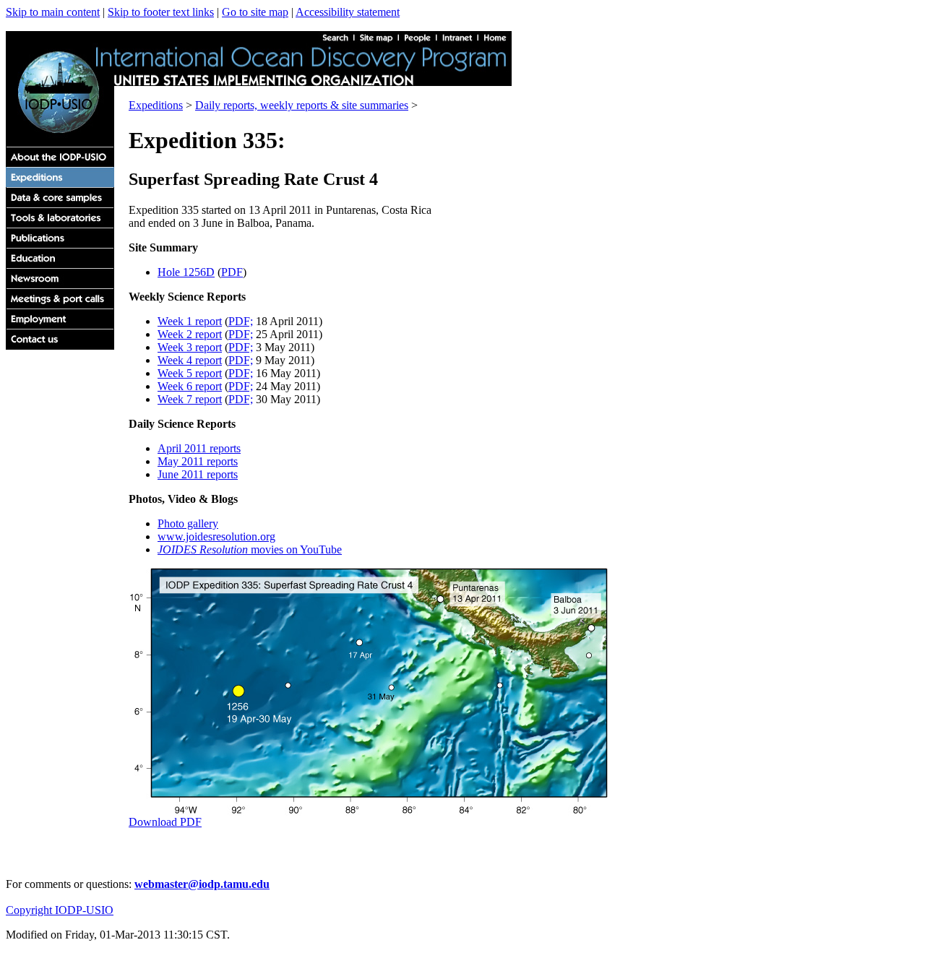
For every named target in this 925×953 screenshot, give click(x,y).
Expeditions (156, 105)
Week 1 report (190, 321)
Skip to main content (53, 12)
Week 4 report (190, 360)
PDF (232, 272)
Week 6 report (190, 386)
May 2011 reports (198, 461)
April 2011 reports (199, 448)
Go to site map (255, 12)
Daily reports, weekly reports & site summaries (301, 105)
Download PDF (165, 822)
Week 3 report (190, 347)
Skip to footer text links (161, 12)
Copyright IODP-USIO (59, 910)
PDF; (240, 321)
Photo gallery (188, 523)
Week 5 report (190, 373)
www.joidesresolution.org (216, 536)
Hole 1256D (186, 272)
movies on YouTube (250, 549)
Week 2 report (190, 334)
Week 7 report (190, 399)
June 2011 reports (198, 474)
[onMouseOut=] (64, 325)
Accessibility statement (348, 12)
